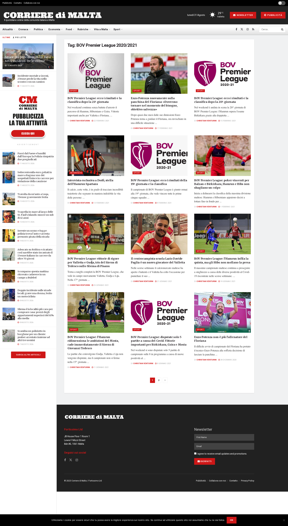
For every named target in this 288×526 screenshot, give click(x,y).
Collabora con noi (32, 3)
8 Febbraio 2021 (164, 202)
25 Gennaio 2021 (101, 285)
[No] (284, 520)
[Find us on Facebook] (236, 29)
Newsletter (244, 15)
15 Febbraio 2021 (228, 120)
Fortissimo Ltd (73, 430)
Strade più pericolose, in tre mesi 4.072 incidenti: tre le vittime (28, 59)
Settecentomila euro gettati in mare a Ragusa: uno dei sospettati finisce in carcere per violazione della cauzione (36, 177)
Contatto (18, 3)
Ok (231, 520)
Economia (54, 29)
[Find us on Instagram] (247, 29)
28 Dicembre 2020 (228, 359)
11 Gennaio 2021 (101, 367)
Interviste (76, 172)
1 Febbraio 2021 (227, 206)
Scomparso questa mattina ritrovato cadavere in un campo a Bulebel (33, 274)
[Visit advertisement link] (28, 117)
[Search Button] (283, 29)
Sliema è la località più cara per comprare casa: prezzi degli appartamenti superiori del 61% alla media (36, 314)
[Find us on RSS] (253, 29)
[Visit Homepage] (52, 15)
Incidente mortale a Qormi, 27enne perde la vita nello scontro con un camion (33, 78)
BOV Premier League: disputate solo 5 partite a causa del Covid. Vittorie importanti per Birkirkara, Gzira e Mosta (158, 340)
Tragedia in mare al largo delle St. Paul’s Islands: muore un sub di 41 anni (36, 214)
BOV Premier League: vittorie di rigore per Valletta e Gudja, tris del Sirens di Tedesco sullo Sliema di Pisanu (93, 262)
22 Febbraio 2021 (101, 120)
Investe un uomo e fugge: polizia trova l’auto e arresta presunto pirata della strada (34, 233)
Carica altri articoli (28, 354)
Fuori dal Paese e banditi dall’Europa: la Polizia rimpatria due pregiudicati (36, 156)
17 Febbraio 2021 (164, 128)
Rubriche (83, 29)
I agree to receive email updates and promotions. (221, 454)
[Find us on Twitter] (241, 29)
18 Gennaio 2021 (227, 281)
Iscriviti (206, 461)
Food (69, 29)
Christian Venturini (80, 120)
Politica (38, 29)
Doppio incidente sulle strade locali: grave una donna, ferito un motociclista (35, 293)
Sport (117, 29)
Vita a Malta (101, 29)
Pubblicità (7, 3)
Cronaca (23, 29)
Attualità (7, 29)
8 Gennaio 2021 (163, 363)
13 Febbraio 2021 (101, 202)
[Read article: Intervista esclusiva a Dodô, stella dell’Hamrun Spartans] (96, 155)
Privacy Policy (247, 480)
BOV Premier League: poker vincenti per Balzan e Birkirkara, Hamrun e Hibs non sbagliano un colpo (222, 184)
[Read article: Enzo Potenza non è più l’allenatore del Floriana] (222, 312)
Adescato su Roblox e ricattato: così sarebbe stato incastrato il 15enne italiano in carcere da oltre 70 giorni (35, 254)
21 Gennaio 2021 (164, 281)
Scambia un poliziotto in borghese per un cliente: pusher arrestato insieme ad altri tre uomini (34, 336)
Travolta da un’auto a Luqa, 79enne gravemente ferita (33, 196)
